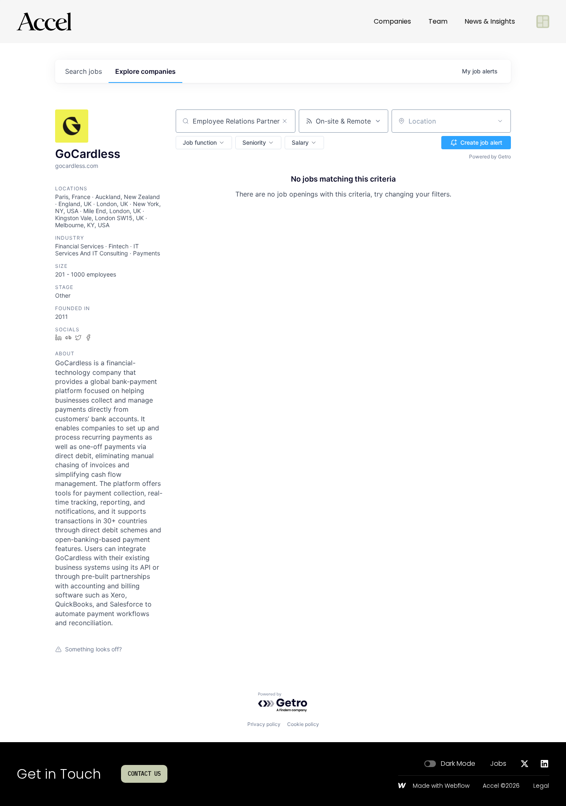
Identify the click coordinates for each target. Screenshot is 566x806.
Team (437, 21)
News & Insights (489, 21)
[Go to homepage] (44, 22)
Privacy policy (264, 724)
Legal (541, 786)
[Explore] (542, 21)
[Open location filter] (500, 121)
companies (145, 71)
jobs (83, 71)
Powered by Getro (490, 156)
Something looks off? (93, 649)
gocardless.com (76, 165)
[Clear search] (285, 121)
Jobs (498, 764)
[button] (204, 142)
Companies (392, 21)
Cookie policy (303, 724)
